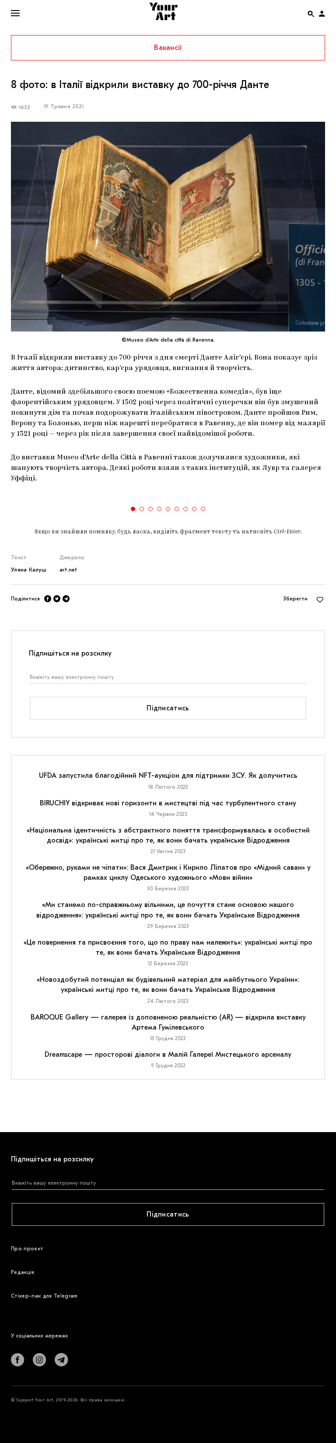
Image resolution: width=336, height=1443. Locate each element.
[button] (133, 509)
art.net (68, 569)
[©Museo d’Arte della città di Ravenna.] (168, 227)
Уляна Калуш (28, 569)
